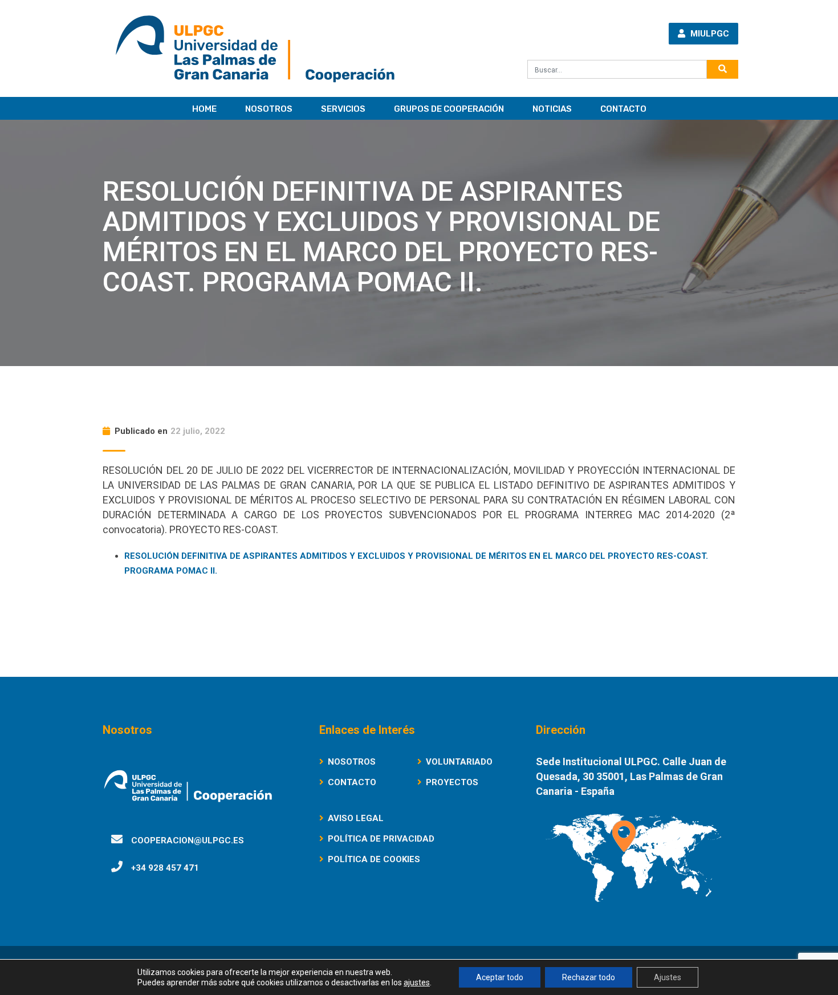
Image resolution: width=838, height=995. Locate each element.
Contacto (623, 109)
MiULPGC (708, 34)
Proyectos (452, 782)
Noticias (552, 109)
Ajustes (667, 977)
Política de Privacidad (381, 839)
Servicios (343, 109)
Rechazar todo (588, 977)
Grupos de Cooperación (449, 109)
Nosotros (268, 109)
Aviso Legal (356, 818)
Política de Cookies (374, 859)
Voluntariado (459, 762)
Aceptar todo (499, 977)
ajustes (417, 982)
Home (204, 109)
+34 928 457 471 (165, 868)
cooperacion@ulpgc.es (187, 840)
